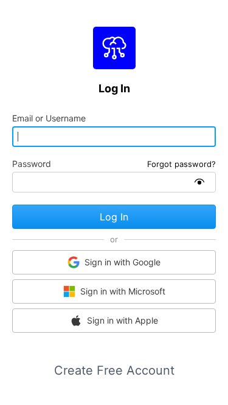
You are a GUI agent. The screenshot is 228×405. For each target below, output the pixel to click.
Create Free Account (114, 370)
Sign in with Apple (122, 320)
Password (31, 164)
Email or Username (49, 118)
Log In (114, 217)
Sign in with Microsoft (122, 291)
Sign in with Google (123, 262)
